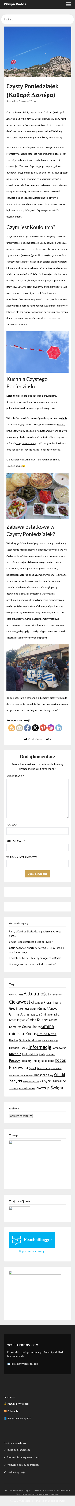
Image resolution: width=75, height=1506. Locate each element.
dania (64, 418)
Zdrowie (13, 1088)
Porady (14, 1060)
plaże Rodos (50, 1054)
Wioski (59, 1074)
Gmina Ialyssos (18, 1020)
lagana (60, 424)
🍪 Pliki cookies (12, 1411)
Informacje (39, 1047)
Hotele (24, 1048)
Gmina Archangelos (24, 1014)
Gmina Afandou (47, 1008)
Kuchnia (15, 1054)
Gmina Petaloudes (30, 1040)
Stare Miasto (43, 1068)
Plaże (42, 1054)
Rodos (60, 1060)
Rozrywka (18, 1068)
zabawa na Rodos (37, 549)
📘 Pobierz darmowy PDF (17, 1418)
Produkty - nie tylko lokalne (37, 1061)
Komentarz (15, 776)
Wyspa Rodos (15, 4)
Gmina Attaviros (51, 1014)
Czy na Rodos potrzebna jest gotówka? (31, 941)
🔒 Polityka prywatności (16, 1403)
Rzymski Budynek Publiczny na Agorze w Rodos (35, 958)
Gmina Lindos (31, 1027)
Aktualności (36, 993)
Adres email (15, 841)
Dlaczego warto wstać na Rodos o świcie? (32, 964)
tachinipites (53, 449)
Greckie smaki (14, 465)
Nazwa (11, 824)
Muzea (34, 1054)
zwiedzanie (27, 1088)
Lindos (26, 1054)
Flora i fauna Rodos (28, 1008)
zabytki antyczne (31, 1081)
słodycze (27, 449)
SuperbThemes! (56, 1500)
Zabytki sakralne (53, 1081)
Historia (14, 1048)
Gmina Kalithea (37, 1020)
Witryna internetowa (21, 857)
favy (18, 443)
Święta (56, 1088)
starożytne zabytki (24, 1075)
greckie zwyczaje (50, 1040)
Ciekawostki (21, 1002)
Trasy (50, 1075)
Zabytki (15, 1080)
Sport (32, 1068)
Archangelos (56, 994)
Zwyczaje (42, 1088)
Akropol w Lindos (16, 995)
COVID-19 (39, 1003)
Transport (40, 1075)
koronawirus (59, 1048)
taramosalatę (29, 443)
